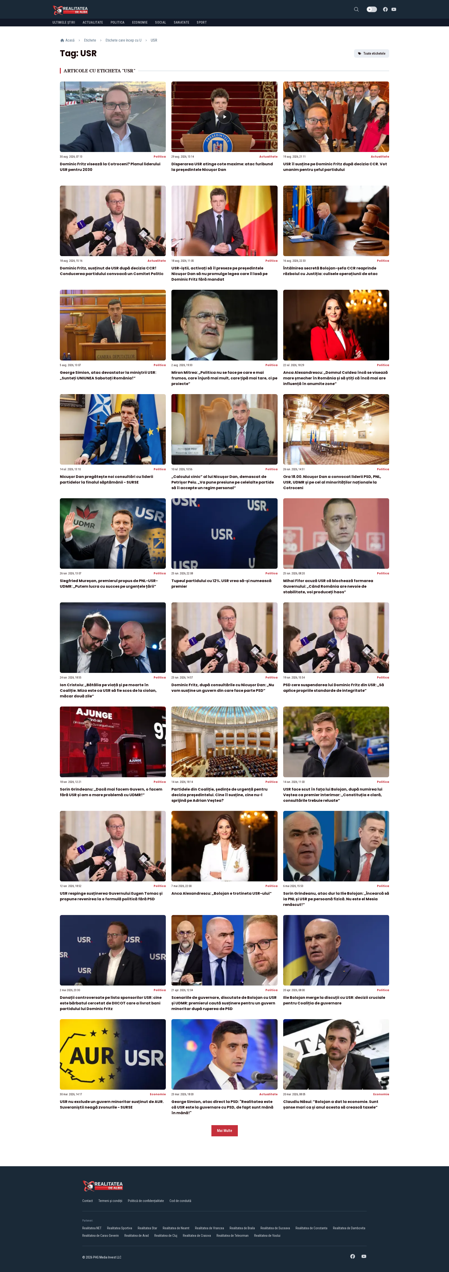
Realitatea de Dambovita (349, 1228)
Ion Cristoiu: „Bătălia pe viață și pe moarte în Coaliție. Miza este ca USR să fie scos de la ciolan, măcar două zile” (108, 690)
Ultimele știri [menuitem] (63, 22)
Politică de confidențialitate (146, 1201)
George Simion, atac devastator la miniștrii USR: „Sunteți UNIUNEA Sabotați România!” (108, 375)
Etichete (90, 40)
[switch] (372, 9)
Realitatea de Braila (242, 1228)
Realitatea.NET (91, 1228)
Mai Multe (224, 1130)
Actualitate (268, 157)
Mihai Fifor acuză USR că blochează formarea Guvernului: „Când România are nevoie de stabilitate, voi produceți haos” (328, 586)
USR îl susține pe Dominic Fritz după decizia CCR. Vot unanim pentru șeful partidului (335, 166)
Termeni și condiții (110, 1201)
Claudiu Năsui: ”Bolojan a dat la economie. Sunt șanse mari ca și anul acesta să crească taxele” (330, 1104)
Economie (158, 1094)
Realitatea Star (147, 1228)
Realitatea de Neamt (176, 1228)
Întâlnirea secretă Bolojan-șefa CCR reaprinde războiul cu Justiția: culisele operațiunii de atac (330, 270)
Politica (160, 157)
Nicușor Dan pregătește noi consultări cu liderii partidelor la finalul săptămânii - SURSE (106, 479)
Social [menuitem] (160, 22)
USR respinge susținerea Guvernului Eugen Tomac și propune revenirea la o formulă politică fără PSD (111, 896)
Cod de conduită (180, 1201)
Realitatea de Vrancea (209, 1228)
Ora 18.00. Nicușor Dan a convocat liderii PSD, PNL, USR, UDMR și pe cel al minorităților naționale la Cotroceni (332, 482)
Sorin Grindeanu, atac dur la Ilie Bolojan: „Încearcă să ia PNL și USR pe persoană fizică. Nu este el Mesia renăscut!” (336, 899)
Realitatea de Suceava (275, 1228)
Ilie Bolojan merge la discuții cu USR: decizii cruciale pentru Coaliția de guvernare (334, 1000)
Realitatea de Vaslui (267, 1235)
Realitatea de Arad (136, 1235)
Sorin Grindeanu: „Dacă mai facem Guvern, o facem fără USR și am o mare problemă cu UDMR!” (111, 792)
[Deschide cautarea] (356, 9)
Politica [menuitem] (118, 22)
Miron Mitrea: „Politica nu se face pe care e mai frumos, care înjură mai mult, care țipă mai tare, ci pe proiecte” (224, 378)
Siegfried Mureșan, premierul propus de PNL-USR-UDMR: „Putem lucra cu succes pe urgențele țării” (109, 583)
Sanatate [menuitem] (181, 22)
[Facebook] (385, 9)
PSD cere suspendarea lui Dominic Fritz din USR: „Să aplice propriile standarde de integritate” (333, 687)
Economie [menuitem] (140, 22)
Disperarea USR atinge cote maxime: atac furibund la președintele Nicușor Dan (222, 166)
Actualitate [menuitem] (93, 22)
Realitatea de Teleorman (233, 1235)
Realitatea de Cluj (165, 1235)
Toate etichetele (374, 53)
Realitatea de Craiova (197, 1235)
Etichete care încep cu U (123, 40)
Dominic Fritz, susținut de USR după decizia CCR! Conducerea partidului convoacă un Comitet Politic (111, 270)
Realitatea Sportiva (119, 1228)
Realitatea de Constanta (311, 1228)
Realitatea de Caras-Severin (100, 1235)
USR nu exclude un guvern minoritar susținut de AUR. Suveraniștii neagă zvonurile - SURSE (112, 1104)
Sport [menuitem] (202, 22)
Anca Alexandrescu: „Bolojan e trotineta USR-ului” (221, 893)
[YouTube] (394, 9)
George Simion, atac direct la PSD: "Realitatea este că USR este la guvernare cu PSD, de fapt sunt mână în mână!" (222, 1107)
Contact (87, 1201)
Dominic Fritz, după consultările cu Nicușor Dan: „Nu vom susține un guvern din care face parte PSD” (222, 687)
